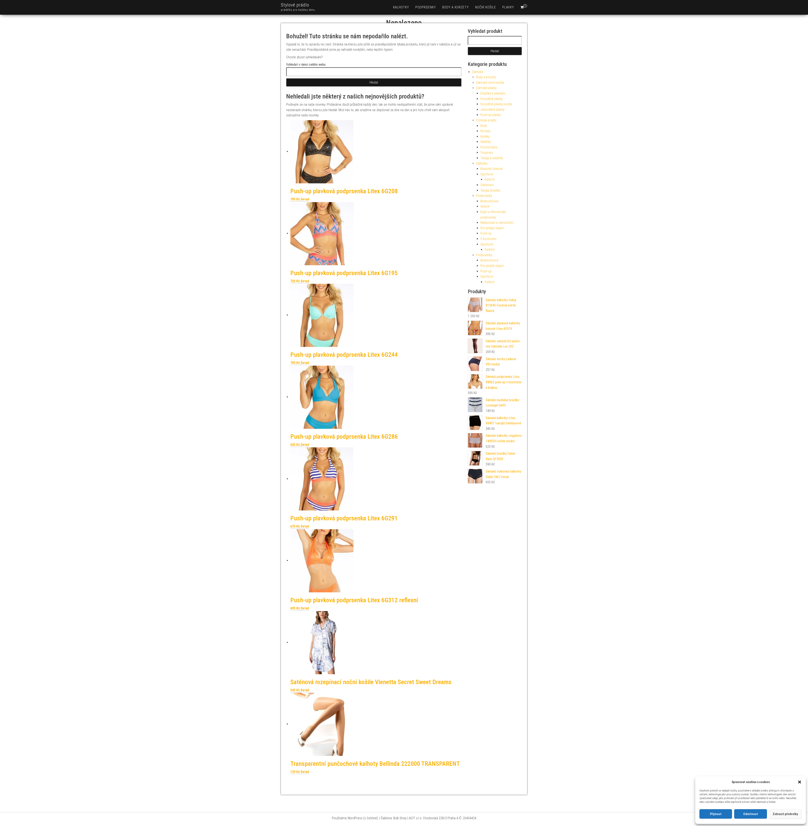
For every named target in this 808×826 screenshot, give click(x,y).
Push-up (486, 233)
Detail (305, 199)
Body (483, 126)
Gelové (484, 206)
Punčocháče (488, 147)
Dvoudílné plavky (491, 99)
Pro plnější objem (492, 228)
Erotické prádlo (486, 120)
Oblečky (485, 142)
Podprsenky (425, 7)
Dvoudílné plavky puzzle (496, 104)
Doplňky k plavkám (492, 93)
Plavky (508, 7)
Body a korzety (455, 7)
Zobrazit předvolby (785, 814)
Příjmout (716, 814)
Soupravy (486, 153)
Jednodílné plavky (492, 110)
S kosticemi (488, 239)
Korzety (485, 131)
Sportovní (486, 174)
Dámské (477, 72)
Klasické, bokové (491, 169)
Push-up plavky (490, 115)
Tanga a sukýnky (491, 158)
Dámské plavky (486, 88)
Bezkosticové (489, 201)
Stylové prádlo (295, 5)
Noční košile (485, 7)
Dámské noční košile (490, 83)
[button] (799, 782)
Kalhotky (401, 7)
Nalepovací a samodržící (496, 223)
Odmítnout (750, 814)
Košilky (485, 137)
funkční (489, 179)
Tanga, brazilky (490, 190)
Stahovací (487, 185)
